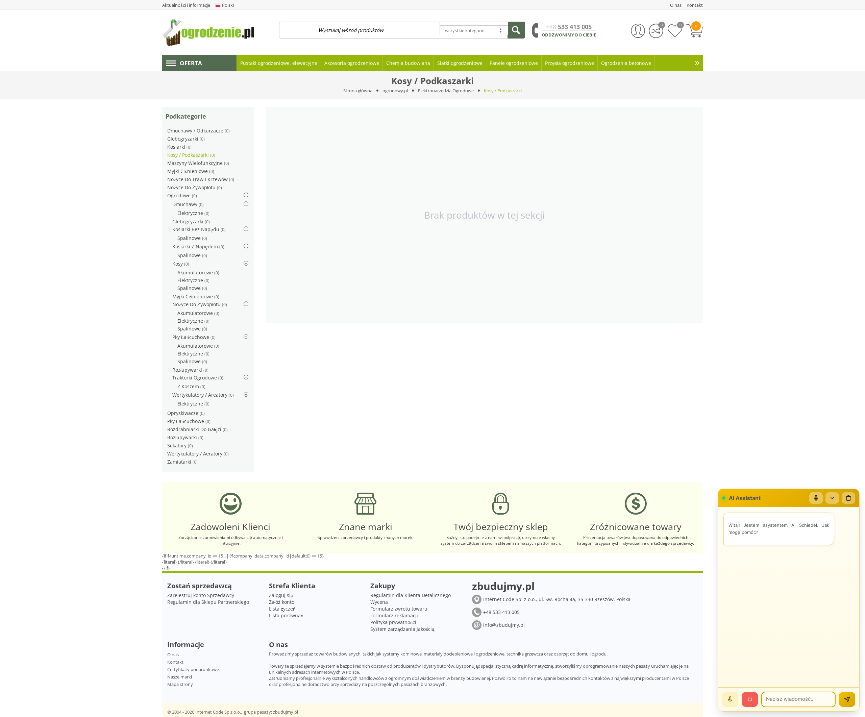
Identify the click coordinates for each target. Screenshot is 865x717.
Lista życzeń (282, 608)
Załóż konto (281, 602)
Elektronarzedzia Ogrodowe (446, 91)
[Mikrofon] (816, 498)
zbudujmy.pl (285, 712)
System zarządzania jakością (402, 629)
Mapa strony (180, 684)
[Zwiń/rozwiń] (832, 498)
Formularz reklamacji (394, 615)
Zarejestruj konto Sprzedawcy (200, 595)
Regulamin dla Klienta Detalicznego (410, 595)
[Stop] (750, 699)
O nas (173, 654)
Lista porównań (286, 615)
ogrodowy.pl (395, 91)
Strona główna (357, 91)
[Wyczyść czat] (848, 498)
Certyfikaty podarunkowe (193, 669)
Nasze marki (179, 677)
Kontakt (175, 662)
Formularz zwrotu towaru (398, 608)
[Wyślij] (847, 699)
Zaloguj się (281, 595)
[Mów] (730, 699)
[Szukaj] (516, 30)
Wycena (379, 602)
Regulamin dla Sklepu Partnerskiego (208, 602)
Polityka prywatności (393, 622)
